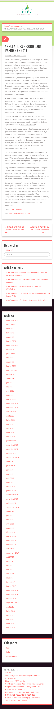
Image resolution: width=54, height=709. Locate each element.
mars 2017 (10, 578)
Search (9, 250)
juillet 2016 (10, 611)
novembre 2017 (12, 545)
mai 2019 (9, 474)
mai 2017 (9, 570)
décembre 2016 (12, 590)
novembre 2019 (12, 449)
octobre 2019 (11, 453)
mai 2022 (9, 358)
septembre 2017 (12, 553)
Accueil (8, 673)
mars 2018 (10, 528)
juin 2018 (9, 516)
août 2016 (10, 607)
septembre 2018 (12, 507)
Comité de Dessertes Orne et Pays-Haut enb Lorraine (25, 684)
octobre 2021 (11, 374)
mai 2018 (9, 520)
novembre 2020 (12, 408)
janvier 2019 (11, 491)
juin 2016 (9, 615)
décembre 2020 (12, 403)
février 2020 (10, 437)
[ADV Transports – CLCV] (27, 7)
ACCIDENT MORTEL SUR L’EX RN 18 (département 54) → (39, 230)
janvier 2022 (11, 366)
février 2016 (10, 628)
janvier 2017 (11, 586)
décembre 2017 (12, 541)
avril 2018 (10, 524)
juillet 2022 (10, 354)
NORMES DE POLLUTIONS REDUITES (20, 695)
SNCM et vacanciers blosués (16, 701)
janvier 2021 (11, 399)
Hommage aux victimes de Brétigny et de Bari (22, 692)
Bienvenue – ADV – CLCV (15, 681)
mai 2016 (9, 619)
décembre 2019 (12, 445)
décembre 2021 (12, 370)
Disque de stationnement (14, 687)
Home (6, 26)
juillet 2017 (10, 561)
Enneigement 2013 (33, 687)
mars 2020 (10, 433)
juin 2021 (9, 383)
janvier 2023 (11, 341)
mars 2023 (10, 337)
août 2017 (10, 557)
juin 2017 (9, 565)
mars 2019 (10, 482)
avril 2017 (10, 574)
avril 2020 (10, 428)
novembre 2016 (12, 594)
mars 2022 (10, 362)
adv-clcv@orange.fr (19, 209)
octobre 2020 (11, 412)
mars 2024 (10, 329)
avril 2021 (10, 391)
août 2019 (10, 462)
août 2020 (10, 416)
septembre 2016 (12, 603)
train (8, 652)
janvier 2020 (11, 441)
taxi (7, 648)
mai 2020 (9, 424)
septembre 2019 (12, 457)
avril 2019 (10, 478)
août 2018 (10, 511)
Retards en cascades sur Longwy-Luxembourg (22, 698)
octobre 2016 (11, 599)
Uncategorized (15, 26)
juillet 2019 (10, 466)
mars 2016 (10, 624)
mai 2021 (9, 387)
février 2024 (10, 333)
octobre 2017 (11, 549)
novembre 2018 (12, 499)
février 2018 (10, 532)
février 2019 (10, 487)
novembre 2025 (12, 320)
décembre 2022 (12, 345)
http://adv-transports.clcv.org (19, 213)
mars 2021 (10, 395)
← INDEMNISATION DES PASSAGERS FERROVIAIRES (14, 230)
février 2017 (10, 582)
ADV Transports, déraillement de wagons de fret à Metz (27, 300)
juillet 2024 (10, 325)
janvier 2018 (11, 536)
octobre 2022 (11, 349)
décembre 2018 (12, 495)
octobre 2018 (11, 503)
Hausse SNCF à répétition (15, 689)
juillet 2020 (10, 420)
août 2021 (10, 379)
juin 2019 (9, 470)
